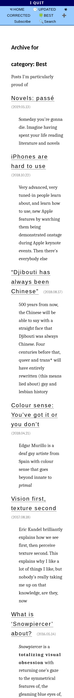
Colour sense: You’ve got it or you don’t (34, 415)
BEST (49, 15)
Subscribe (22, 21)
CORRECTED (18, 15)
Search (50, 21)
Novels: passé (32, 98)
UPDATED (47, 9)
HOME (18, 9)
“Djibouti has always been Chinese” (30, 281)
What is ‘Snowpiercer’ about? (32, 623)
